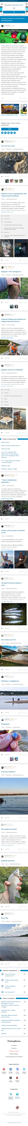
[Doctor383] (2, 856)
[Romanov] (2, 579)
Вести (3, 199)
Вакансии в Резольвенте (17, 1098)
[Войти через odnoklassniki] (5, 133)
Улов (7, 864)
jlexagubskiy (7, 314)
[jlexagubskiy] (2, 315)
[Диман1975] (2, 475)
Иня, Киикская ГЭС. (10, 992)
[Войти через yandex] (11, 133)
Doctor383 (6, 855)
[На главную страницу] (14, 1041)
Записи (3, 324)
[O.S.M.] (2, 189)
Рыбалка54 (7, 364)
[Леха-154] (2, 767)
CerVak (6, 676)
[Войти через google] (14, 133)
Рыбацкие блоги (10, 485)
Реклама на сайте (14, 1051)
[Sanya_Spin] (2, 526)
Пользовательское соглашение (14, 1056)
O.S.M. (5, 188)
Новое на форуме (8, 998)
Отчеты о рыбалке (11, 324)
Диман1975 (7, 475)
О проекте (14, 1045)
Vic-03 (5, 634)
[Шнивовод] (2, 141)
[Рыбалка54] (2, 365)
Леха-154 (6, 766)
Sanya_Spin (7, 525)
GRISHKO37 (7, 719)
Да (14, 12)
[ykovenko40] (2, 26)
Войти (9, 129)
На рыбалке (8, 149)
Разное (7, 643)
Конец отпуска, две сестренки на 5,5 (10, 975)
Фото (3, 149)
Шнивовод (7, 141)
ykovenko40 (7, 25)
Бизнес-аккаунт (14, 1054)
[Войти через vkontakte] (2, 133)
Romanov (6, 578)
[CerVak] (2, 677)
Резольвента (10, 1099)
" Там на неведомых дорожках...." (10, 987)
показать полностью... (7, 212)
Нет (14, 8)
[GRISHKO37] (2, 720)
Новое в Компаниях (9, 439)
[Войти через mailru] (8, 133)
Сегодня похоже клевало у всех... (11, 981)
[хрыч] (2, 825)
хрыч (5, 824)
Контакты (14, 1048)
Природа (8, 921)
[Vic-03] (2, 635)
